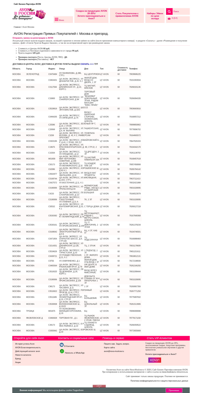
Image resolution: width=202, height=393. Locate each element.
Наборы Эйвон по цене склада (155, 16)
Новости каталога (23, 355)
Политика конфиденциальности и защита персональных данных (159, 381)
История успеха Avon (24, 344)
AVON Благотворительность (28, 347)
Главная (17, 27)
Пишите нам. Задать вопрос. (117, 344)
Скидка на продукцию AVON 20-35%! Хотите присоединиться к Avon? (91, 15)
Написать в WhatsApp (74, 353)
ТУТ (96, 64)
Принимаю (174, 390)
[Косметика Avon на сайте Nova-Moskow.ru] (32, 15)
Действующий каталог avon (27, 351)
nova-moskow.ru (169, 372)
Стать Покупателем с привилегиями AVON (126, 14)
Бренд (18, 359)
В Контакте (69, 346)
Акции (18, 362)
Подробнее (78, 390)
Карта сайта (109, 347)
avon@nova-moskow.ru (114, 351)
